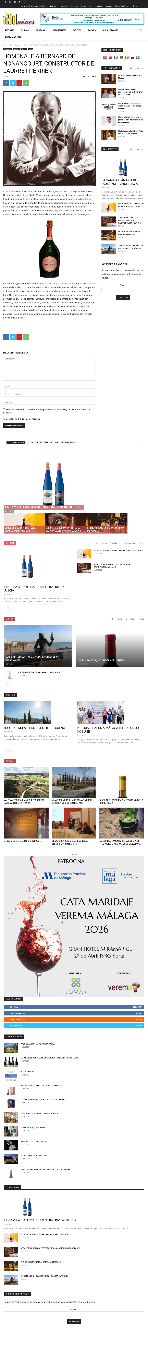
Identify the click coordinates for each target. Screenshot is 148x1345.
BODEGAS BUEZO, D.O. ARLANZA (34, 1156)
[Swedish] (138, 57)
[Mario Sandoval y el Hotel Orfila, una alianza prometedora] (108, 135)
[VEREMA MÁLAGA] (11, 1076)
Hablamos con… (139, 6)
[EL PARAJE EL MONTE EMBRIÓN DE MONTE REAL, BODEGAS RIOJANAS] (11, 1062)
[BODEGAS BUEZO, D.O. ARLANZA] (11, 1159)
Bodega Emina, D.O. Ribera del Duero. (23, 841)
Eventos (99, 6)
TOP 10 (23, 49)
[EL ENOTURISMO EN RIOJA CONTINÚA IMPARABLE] (108, 235)
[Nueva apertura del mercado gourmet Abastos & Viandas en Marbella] (108, 107)
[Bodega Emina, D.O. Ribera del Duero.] (26, 823)
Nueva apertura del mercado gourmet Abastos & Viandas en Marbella (131, 106)
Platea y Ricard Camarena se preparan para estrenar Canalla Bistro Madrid (130, 120)
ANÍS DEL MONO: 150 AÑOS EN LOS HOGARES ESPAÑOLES (56, 442)
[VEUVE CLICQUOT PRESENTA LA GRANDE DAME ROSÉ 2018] (108, 208)
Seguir (139, 1013)
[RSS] (19, 2)
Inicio (5, 45)
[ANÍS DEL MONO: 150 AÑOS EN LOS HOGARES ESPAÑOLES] (108, 249)
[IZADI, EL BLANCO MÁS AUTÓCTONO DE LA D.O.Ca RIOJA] (121, 782)
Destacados (15, 45)
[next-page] (10, 608)
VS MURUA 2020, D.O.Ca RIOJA (33, 1142)
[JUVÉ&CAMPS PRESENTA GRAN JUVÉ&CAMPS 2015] (11, 1089)
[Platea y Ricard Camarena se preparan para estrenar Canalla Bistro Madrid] (108, 121)
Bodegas (74, 6)
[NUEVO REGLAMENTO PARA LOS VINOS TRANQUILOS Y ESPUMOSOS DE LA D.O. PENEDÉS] (121, 823)
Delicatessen (129, 543)
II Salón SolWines (121, 6)
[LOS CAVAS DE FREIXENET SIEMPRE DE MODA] (11, 1117)
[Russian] (132, 57)
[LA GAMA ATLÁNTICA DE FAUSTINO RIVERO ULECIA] (123, 166)
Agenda (109, 6)
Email (123, 285)
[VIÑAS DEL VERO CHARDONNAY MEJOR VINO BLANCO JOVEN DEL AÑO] (74, 782)
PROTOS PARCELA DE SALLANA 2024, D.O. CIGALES (40, 672)
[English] (110, 57)
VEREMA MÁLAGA (28, 1072)
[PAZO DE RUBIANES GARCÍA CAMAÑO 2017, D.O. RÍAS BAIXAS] (11, 1173)
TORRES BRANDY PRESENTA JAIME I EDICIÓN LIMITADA (43, 1100)
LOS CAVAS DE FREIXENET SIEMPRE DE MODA (39, 1114)
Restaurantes (86, 6)
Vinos (31, 49)
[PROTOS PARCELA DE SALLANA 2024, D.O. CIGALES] (9, 675)
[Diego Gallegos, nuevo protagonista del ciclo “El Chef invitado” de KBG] (108, 93)
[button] (141, 30)
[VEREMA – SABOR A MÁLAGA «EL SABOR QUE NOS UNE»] (110, 712)
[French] (116, 57)
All (131, 68)
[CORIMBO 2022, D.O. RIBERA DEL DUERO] (110, 646)
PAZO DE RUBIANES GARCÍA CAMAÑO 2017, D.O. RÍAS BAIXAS (46, 1169)
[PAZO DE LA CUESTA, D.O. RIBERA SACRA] (11, 1048)
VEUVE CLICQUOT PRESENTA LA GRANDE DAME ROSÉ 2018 (118, 550)
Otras (142, 543)
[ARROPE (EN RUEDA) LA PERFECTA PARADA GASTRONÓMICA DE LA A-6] (108, 221)
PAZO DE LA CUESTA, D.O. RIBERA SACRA (38, 1044)
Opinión (63, 6)
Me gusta (137, 1007)
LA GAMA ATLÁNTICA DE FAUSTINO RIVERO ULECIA (119, 182)
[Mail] (15, 2)
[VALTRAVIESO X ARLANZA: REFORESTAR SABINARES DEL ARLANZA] (26, 782)
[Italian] (127, 57)
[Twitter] (24, 2)
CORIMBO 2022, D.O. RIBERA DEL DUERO (102, 660)
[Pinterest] (19, 83)
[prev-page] (6, 608)
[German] (121, 57)
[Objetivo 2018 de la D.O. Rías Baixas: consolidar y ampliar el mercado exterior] (74, 823)
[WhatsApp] (26, 83)
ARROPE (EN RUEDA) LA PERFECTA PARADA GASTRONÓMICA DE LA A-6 (129, 220)
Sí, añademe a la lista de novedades (22, 419)
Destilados (115, 543)
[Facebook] (5, 2)
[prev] (135, 442)
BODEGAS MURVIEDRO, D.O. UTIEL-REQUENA (34, 728)
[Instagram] (10, 2)
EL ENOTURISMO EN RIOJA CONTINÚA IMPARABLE (41, 1262)
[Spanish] (105, 57)
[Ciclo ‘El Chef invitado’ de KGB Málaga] (108, 79)
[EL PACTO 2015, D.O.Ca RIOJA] (11, 1131)
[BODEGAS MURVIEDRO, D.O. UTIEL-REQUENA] (37, 712)
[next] (139, 442)
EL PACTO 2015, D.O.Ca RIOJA (33, 1128)
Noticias (53, 6)
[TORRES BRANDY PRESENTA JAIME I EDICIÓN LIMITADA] (11, 1103)
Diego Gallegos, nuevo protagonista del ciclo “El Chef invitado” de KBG (130, 92)
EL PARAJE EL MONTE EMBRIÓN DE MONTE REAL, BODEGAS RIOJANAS (49, 1058)
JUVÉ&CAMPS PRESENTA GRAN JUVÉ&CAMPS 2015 (42, 1086)
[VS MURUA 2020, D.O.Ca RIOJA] (11, 1145)
